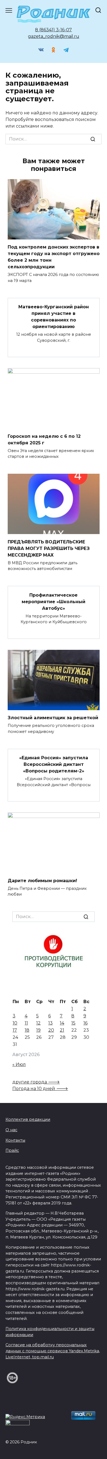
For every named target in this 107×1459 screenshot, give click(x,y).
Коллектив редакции (27, 1119)
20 (51, 1030)
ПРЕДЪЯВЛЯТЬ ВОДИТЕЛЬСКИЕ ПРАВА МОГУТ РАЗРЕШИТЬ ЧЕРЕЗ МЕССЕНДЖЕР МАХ (49, 548)
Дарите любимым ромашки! (42, 880)
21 (62, 1030)
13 (50, 1023)
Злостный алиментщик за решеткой (53, 717)
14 (62, 1023)
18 (27, 1030)
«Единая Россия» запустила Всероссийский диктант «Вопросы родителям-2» (53, 764)
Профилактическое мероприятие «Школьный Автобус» (53, 601)
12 (38, 1023)
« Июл (19, 1064)
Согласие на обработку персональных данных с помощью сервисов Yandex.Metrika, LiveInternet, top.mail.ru (52, 1350)
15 (73, 1023)
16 (85, 1023)
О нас (11, 1129)
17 (15, 1030)
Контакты (15, 1140)
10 (15, 1023)
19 (38, 1030)
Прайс (12, 1150)
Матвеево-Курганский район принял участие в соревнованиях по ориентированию (53, 316)
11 (26, 1023)
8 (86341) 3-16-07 (53, 29)
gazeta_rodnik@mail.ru (53, 36)
